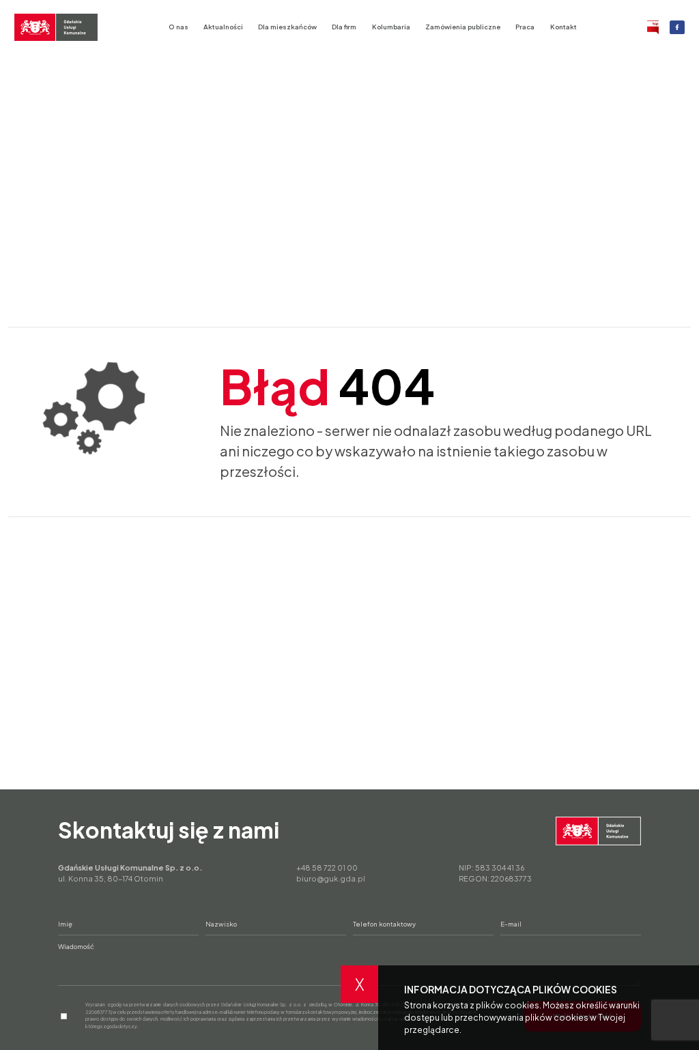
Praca (524, 27)
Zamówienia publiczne (462, 27)
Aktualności (223, 27)
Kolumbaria (391, 27)
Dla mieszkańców (287, 27)
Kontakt (563, 27)
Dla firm (344, 27)
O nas (178, 27)
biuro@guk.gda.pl (330, 878)
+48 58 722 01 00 (327, 867)
